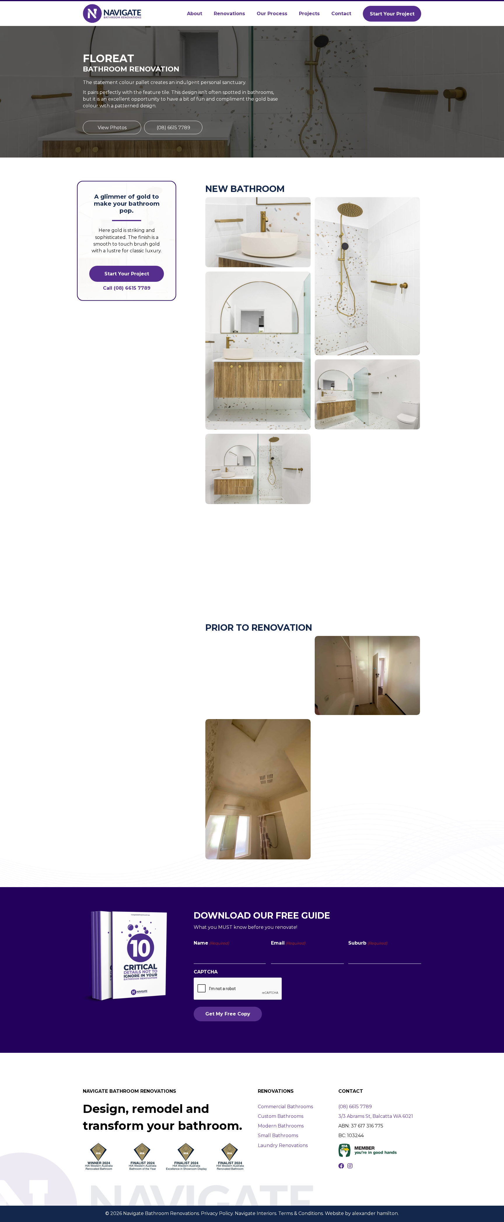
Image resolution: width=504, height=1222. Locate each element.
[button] (392, 14)
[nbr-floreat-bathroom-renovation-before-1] (258, 675)
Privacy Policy (217, 1213)
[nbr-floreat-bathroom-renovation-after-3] (258, 351)
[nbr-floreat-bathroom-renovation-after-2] (367, 276)
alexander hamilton (375, 1213)
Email (288, 943)
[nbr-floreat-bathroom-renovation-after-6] (367, 513)
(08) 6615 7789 (355, 1106)
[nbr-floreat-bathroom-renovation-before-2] (367, 675)
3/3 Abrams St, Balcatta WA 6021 (375, 1116)
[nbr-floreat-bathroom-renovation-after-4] (367, 394)
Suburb (367, 943)
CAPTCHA (206, 972)
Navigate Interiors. (256, 1213)
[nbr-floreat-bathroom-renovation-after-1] (258, 232)
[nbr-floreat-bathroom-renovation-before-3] (258, 789)
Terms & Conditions (300, 1213)
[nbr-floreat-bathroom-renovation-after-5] (258, 469)
